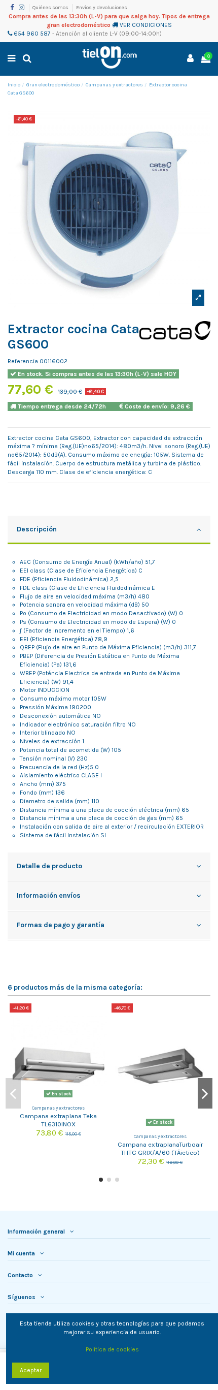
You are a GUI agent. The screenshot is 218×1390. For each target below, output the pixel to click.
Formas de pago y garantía (60, 925)
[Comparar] (100, 1017)
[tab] (109, 530)
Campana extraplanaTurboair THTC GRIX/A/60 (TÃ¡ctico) (160, 1148)
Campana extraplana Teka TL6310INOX (58, 1119)
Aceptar (31, 1370)
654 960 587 (31, 33)
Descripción (37, 529)
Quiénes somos (50, 8)
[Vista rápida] (100, 1034)
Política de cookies (112, 1349)
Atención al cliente (82, 33)
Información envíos (49, 895)
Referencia (23, 361)
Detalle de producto (49, 866)
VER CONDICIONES (146, 24)
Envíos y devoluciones (101, 8)
